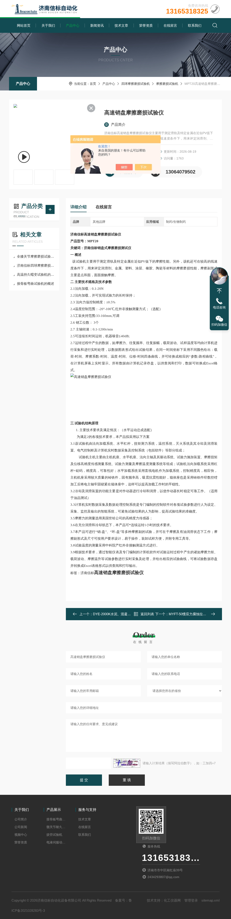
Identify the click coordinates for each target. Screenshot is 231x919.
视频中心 (20, 834)
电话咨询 (219, 307)
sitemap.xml (210, 900)
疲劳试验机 (54, 834)
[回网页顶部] (219, 290)
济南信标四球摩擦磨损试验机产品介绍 (36, 265)
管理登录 (191, 900)
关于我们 (48, 25)
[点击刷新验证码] (126, 763)
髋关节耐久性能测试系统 (56, 827)
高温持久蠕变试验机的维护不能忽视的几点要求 (36, 274)
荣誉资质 (146, 25)
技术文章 (121, 25)
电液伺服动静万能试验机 (56, 842)
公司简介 (20, 819)
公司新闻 (20, 827)
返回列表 (147, 614)
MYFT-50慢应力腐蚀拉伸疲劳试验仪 (196, 614)
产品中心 (72, 25)
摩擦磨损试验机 (167, 83)
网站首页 (23, 25)
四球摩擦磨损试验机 (135, 83)
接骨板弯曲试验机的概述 (35, 283)
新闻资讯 (97, 25)
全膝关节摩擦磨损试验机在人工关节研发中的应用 (36, 256)
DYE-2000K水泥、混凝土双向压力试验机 (124, 614)
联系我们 (194, 25)
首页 (93, 83)
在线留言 (170, 25)
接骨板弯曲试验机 (56, 819)
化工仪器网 (172, 900)
